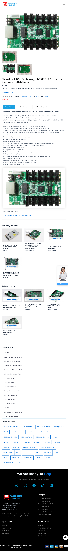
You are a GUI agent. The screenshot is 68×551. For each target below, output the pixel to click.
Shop (3, 536)
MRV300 (57, 442)
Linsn (55, 437)
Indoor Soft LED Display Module (13, 357)
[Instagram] (25, 485)
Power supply (47, 452)
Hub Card (31, 432)
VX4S (19, 463)
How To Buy (41, 530)
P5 (24, 452)
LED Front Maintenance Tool (12, 374)
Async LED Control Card (11, 391)
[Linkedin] (51, 485)
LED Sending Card (9, 378)
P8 (30, 452)
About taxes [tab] (24, 107)
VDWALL (48, 457)
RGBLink (58, 452)
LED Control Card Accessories (13, 412)
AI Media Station (28, 427)
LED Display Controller (10, 437)
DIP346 (5, 432)
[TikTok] (43, 485)
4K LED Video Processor (10, 427)
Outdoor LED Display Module (13, 365)
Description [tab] (9, 107)
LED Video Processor (10, 395)
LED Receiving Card (10, 386)
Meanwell (37, 442)
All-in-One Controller (43, 427)
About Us (4, 525)
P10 (37, 452)
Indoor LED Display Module (12, 361)
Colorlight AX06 (59, 427)
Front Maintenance (18, 432)
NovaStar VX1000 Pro (29, 447)
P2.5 (17, 452)
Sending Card (28, 457)
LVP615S (15, 442)
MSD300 (6, 447)
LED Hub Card (8, 408)
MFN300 (47, 442)
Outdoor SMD (7, 452)
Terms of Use (42, 533)
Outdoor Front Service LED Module (14, 370)
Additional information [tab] (42, 107)
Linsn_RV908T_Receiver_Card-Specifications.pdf (17, 215)
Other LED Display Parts (11, 416)
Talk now (62, 284)
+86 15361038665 (14, 503)
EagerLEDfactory (12, 509)
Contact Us (5, 530)
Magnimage (26, 442)
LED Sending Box (9, 382)
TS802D (38, 457)
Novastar (16, 447)
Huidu (40, 432)
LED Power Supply (9, 399)
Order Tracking (6, 528)
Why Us (40, 525)
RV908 (5, 457)
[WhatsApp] (17, 485)
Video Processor (8, 463)
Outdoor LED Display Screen (46, 512)
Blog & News (5, 533)
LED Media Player (9, 403)
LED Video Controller (10, 353)
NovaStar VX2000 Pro (47, 447)
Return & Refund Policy (45, 528)
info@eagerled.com (11, 505)
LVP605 (5, 442)
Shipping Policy (42, 536)
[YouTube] (34, 485)
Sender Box (15, 457)
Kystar (49, 432)
